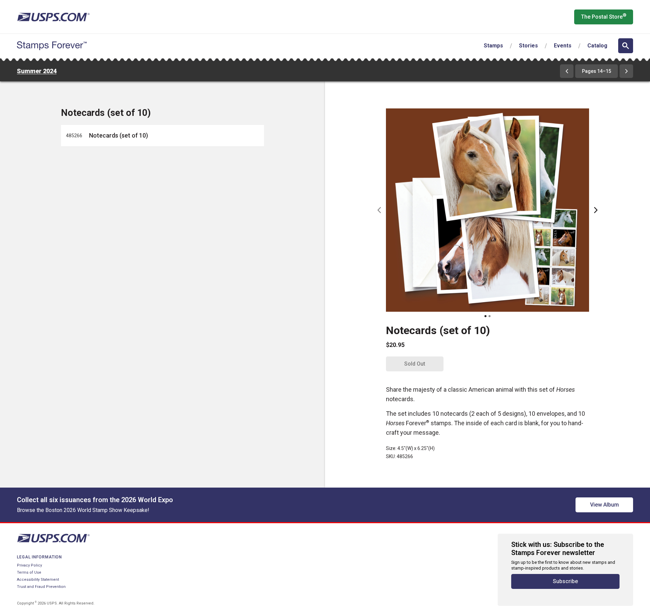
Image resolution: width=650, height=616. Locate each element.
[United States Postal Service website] (53, 17)
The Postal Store (603, 16)
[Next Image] (596, 210)
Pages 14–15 (596, 71)
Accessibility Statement (38, 579)
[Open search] (625, 45)
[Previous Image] (379, 210)
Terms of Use (29, 572)
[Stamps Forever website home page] (52, 45)
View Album (604, 504)
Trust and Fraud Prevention (41, 586)
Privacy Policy (29, 565)
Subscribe (565, 581)
